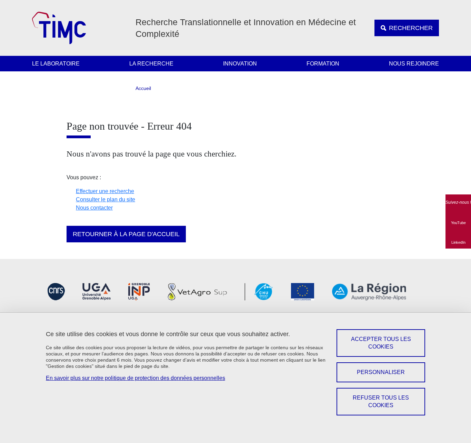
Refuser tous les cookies (381, 401)
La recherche (151, 64)
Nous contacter (94, 208)
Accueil (143, 88)
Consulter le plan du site (105, 199)
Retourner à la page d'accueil (126, 234)
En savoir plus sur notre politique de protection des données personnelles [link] (135, 378)
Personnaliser (381, 372)
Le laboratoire (56, 64)
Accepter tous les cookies (381, 343)
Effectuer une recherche (105, 191)
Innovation (240, 64)
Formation (323, 64)
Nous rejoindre (414, 64)
